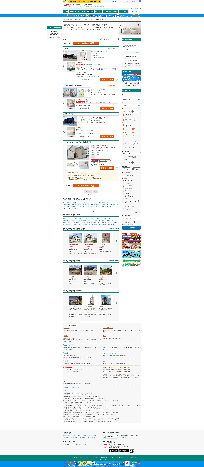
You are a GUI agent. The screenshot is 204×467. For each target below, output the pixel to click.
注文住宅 (105, 11)
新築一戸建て (90, 11)
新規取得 (90, 4)
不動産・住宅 (66, 435)
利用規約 (95, 457)
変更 (139, 97)
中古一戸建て (98, 11)
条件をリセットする (137, 52)
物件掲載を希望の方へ (104, 457)
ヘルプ (120, 1)
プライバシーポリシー (72, 457)
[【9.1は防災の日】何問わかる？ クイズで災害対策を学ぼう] (82, 1)
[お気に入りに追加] (116, 79)
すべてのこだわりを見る (134, 212)
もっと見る (90, 211)
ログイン (81, 6)
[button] (65, 235)
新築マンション (73, 11)
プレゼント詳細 (73, 371)
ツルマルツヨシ (134, 1)
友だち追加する (111, 436)
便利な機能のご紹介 (122, 437)
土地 (110, 11)
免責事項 (113, 457)
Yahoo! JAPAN (114, 1)
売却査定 (115, 11)
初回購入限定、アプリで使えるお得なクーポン (96, 6)
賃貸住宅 (65, 11)
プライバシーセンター (85, 457)
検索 (140, 1)
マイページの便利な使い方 (54, 37)
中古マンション (82, 11)
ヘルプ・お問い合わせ (131, 457)
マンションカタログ (68, 444)
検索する (132, 228)
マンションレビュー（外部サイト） (99, 418)
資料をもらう (107, 80)
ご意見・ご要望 (120, 457)
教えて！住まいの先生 (80, 444)
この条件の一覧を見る (113, 229)
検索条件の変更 (126, 91)
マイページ (133, 65)
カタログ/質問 (122, 11)
